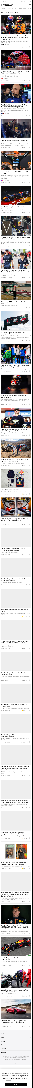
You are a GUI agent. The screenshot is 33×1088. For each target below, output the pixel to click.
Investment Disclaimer (16, 1061)
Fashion (3, 8)
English (15, 1063)
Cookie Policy (23, 1059)
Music (24, 8)
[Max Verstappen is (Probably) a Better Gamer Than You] (16, 384)
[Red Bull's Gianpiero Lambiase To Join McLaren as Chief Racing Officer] (16, 93)
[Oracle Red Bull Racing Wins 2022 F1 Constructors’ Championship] (16, 537)
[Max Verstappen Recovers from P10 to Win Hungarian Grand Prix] (16, 567)
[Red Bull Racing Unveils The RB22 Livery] (16, 195)
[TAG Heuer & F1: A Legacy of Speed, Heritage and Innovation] (16, 321)
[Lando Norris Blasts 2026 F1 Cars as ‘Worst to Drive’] (16, 160)
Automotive (3, 212)
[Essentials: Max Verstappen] (16, 478)
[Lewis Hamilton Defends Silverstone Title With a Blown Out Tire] (16, 978)
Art (15, 8)
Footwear (10, 8)
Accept (16, 1084)
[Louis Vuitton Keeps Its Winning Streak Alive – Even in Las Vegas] (16, 226)
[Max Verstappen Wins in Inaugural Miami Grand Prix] (16, 598)
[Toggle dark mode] (27, 5)
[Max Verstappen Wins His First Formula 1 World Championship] (16, 723)
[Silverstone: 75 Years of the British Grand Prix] (16, 290)
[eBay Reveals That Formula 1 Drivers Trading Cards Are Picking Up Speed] (16, 851)
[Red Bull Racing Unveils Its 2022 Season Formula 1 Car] (16, 693)
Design (20, 8)
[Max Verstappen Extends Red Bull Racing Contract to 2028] (16, 661)
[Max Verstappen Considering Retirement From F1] (16, 128)
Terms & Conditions (9, 1059)
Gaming (2, 404)
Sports (2, 47)
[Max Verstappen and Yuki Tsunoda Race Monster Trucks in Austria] (16, 448)
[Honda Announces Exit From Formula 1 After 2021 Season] (16, 946)
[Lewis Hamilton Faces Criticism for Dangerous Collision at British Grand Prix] (16, 821)
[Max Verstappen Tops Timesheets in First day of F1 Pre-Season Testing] (16, 507)
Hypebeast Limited (9, 1056)
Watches (3, 340)
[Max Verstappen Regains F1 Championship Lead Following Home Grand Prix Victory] (16, 789)
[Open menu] (30, 5)
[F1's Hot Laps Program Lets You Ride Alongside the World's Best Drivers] (16, 1009)
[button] (30, 47)
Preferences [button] (8, 1080)
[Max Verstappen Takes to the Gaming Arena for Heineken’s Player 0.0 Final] (16, 354)
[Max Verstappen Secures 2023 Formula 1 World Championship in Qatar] (16, 418)
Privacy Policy (17, 1059)
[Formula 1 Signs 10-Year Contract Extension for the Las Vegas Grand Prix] (16, 60)
